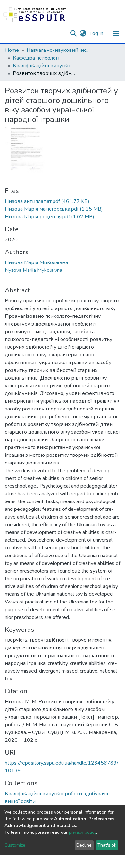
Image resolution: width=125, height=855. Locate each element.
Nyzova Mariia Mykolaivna (33, 270)
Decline (84, 845)
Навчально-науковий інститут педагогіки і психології (59, 50)
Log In (96, 33)
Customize (14, 845)
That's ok (106, 845)
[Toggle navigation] (116, 33)
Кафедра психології (37, 57)
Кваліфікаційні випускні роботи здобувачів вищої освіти (45, 65)
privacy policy (82, 832)
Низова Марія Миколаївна (36, 262)
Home (12, 50)
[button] (83, 33)
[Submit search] (73, 33)
